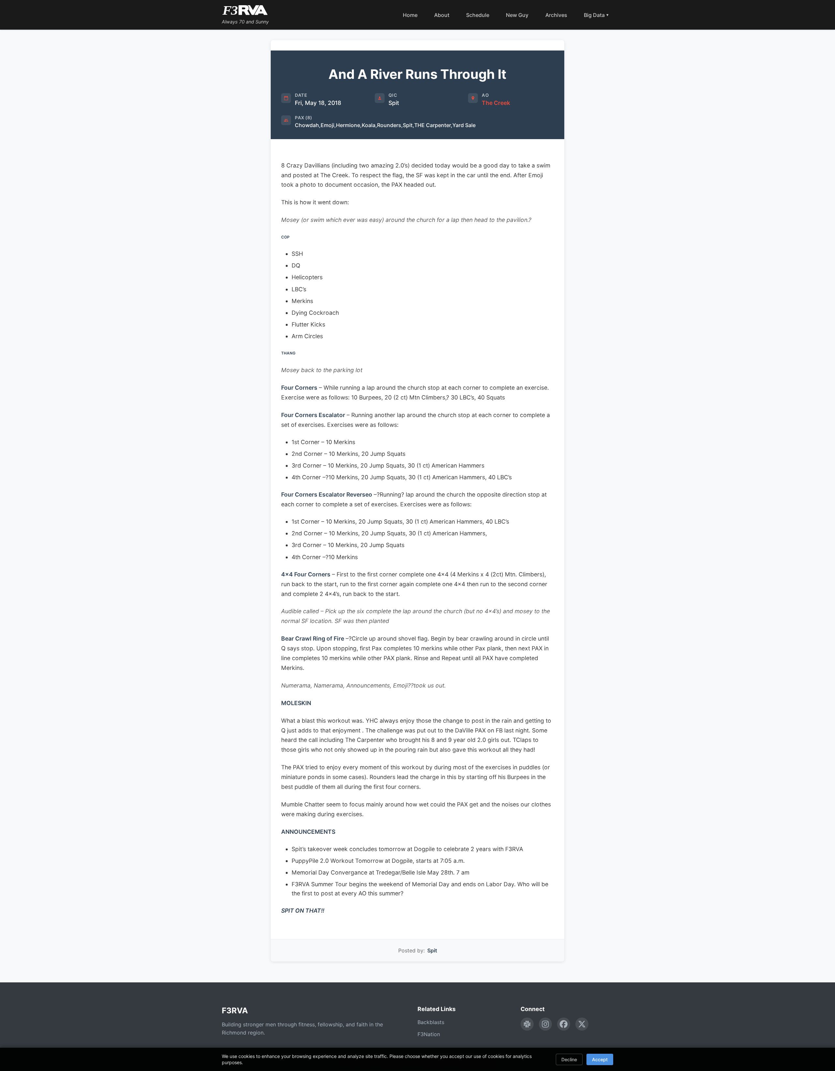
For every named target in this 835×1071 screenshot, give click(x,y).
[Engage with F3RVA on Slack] (527, 1024)
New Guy (517, 15)
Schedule (477, 15)
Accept (600, 1059)
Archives (556, 15)
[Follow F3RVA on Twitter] (581, 1024)
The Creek (496, 102)
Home (410, 15)
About (441, 15)
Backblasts (431, 1022)
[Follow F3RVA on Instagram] (545, 1024)
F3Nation (429, 1034)
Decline (569, 1059)
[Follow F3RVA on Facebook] (563, 1024)
